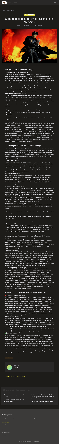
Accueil (4, 10)
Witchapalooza (12, 2)
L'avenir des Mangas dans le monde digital (42, 401)
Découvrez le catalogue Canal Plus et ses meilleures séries (14, 400)
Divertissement (10, 10)
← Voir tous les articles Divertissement (15, 376)
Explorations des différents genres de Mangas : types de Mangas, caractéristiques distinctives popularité (43, 396)
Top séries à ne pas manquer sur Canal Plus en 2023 (15, 395)
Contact (4, 435)
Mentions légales (6, 432)
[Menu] (55, 2)
